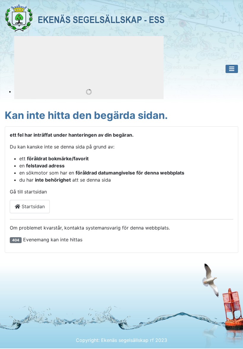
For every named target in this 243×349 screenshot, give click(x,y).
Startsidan (32, 206)
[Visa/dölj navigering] (231, 68)
